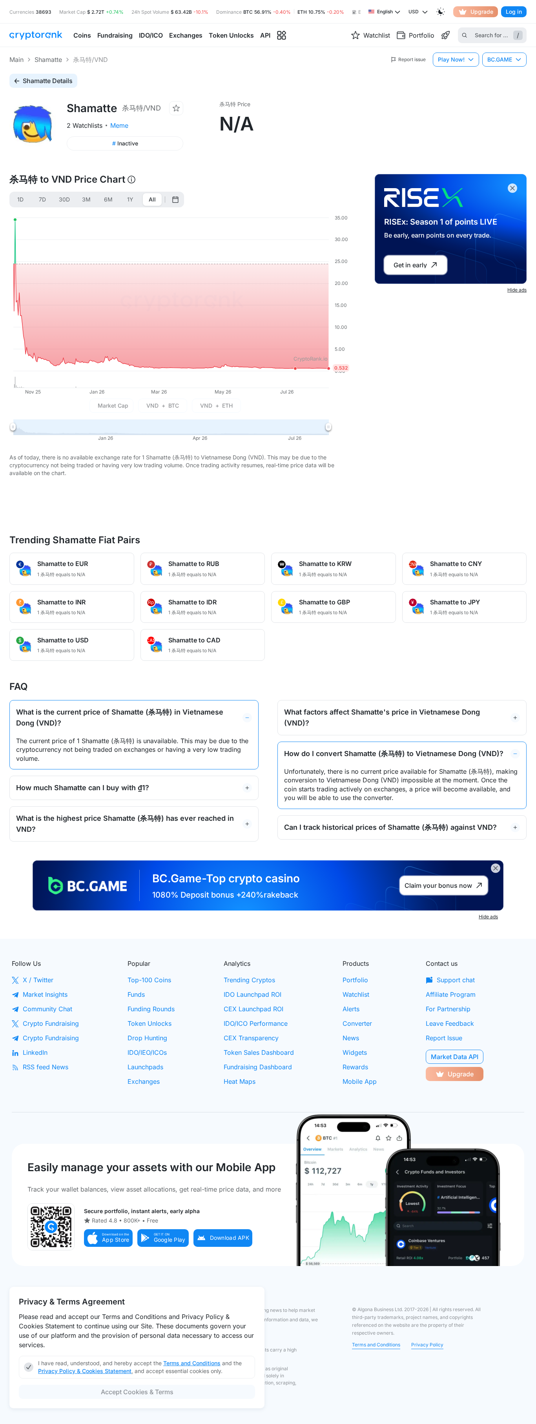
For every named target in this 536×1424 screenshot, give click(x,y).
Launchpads (145, 1067)
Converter (357, 1023)
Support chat (456, 980)
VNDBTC (162, 405)
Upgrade (481, 11)
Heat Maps (239, 1081)
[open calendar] (175, 199)
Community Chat (47, 1009)
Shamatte (48, 59)
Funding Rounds (151, 1009)
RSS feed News (45, 1067)
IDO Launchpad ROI (252, 994)
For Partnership (448, 1009)
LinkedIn (35, 1052)
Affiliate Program (451, 994)
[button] (108, 1238)
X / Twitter (38, 980)
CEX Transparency (251, 1038)
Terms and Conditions (376, 1345)
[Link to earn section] (445, 35)
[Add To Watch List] (176, 108)
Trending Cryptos (249, 980)
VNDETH (216, 405)
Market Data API (454, 1057)
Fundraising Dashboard (258, 1067)
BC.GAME (499, 59)
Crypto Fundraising (51, 1023)
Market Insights (45, 994)
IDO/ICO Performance (256, 1023)
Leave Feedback (450, 1023)
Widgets (355, 1052)
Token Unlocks (149, 1023)
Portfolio (355, 980)
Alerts (351, 1009)
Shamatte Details (48, 81)
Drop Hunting (147, 1038)
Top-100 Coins (149, 980)
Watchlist (356, 994)
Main (16, 59)
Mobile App (360, 1081)
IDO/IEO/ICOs (147, 1052)
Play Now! (451, 59)
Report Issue (444, 1038)
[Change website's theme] (440, 11)
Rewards (355, 1067)
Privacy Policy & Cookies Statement (84, 1371)
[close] (512, 188)
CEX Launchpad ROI (253, 1009)
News (351, 1038)
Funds (136, 994)
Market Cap (113, 405)
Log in (514, 11)
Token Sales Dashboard (259, 1052)
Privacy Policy (427, 1345)
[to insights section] (281, 35)
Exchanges (144, 1081)
